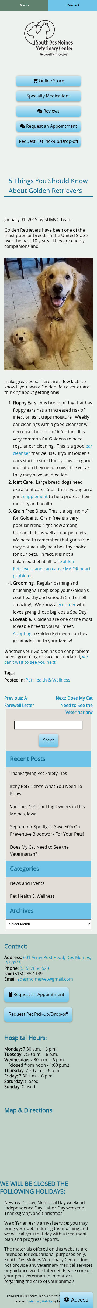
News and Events (27, 883)
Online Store (51, 81)
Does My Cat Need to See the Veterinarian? (74, 705)
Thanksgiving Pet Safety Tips (38, 773)
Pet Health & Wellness (48, 680)
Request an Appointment (51, 126)
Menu (24, 5)
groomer (67, 605)
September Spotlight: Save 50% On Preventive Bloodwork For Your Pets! (47, 830)
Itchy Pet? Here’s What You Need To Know (46, 790)
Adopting (22, 634)
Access (79, 1300)
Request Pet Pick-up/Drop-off (48, 141)
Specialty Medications (49, 96)
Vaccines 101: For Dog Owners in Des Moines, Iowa (47, 810)
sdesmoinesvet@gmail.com (45, 979)
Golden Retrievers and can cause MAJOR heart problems (52, 569)
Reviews (51, 111)
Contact (73, 5)
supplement (35, 496)
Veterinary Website (40, 1301)
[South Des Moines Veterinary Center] (48, 37)
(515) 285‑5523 (34, 968)
